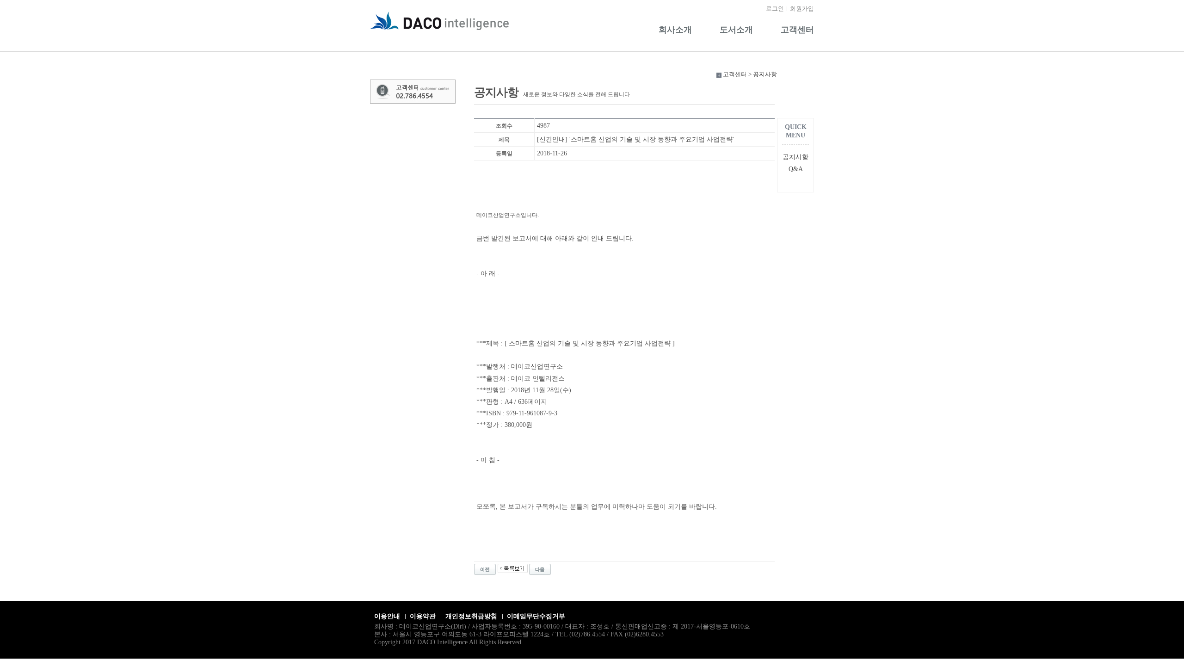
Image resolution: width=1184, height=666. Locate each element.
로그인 (775, 8)
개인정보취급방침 (471, 616)
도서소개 (736, 29)
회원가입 (802, 8)
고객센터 (797, 29)
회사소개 (675, 29)
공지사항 (795, 157)
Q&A (796, 169)
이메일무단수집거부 (536, 616)
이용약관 (423, 616)
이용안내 (387, 616)
